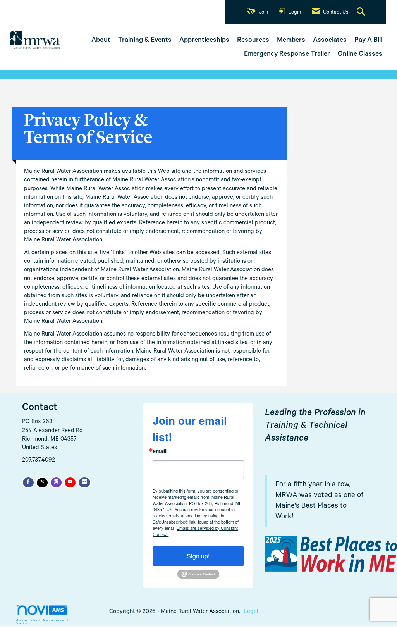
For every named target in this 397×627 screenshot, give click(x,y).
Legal (251, 612)
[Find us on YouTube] (70, 482)
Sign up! (198, 555)
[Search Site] (362, 12)
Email (160, 453)
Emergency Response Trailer (287, 55)
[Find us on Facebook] (28, 482)
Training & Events (145, 41)
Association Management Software (42, 621)
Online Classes (360, 55)
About (100, 41)
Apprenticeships (204, 41)
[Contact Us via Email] (84, 482)
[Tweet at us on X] (42, 482)
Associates (330, 41)
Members (291, 41)
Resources (253, 41)
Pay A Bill (368, 41)
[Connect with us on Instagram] (56, 482)
